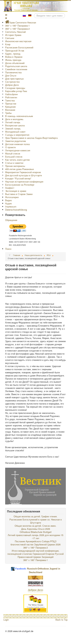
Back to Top (61, 619)
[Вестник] (35, 485)
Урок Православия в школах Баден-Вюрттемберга (31, 138)
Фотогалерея (12, 197)
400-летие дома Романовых (19, 169)
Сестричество (12, 81)
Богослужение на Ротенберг (19, 184)
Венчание (10, 109)
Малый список (12, 153)
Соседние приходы (15, 88)
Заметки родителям (15, 141)
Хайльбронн (11, 94)
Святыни (9, 38)
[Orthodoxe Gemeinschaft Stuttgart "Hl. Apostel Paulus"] (35, 577)
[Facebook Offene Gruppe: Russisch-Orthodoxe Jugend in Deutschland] (13, 567)
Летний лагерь (12, 122)
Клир (7, 44)
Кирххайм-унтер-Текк (16, 91)
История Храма (13, 35)
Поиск (8, 248)
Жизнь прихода (13, 60)
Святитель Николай (15, 31)
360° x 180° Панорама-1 (17, 25)
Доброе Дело (12, 84)
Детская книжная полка (17, 144)
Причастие (10, 103)
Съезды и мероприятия (17, 134)
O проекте (10, 147)
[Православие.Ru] (35, 583)
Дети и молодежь (14, 119)
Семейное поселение (16, 69)
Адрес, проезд (12, 53)
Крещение (10, 106)
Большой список (13, 156)
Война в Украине (13, 56)
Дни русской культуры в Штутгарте (23, 175)
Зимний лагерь (13, 128)
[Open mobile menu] (6, 14)
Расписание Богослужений (19, 47)
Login (6, 619)
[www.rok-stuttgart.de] (36, 6)
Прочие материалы (15, 166)
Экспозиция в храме (15, 191)
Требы (8, 113)
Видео (8, 200)
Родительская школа (16, 66)
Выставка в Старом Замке (19, 194)
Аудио (8, 203)
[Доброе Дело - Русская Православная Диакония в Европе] (35, 590)
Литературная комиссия (17, 150)
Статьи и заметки (14, 162)
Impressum (10, 206)
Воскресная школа (15, 125)
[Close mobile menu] (6, 18)
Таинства (10, 100)
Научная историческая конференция (24, 181)
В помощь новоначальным (19, 116)
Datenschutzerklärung (16, 209)
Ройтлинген (11, 97)
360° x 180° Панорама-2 (17, 28)
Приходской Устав (14, 50)
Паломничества (13, 72)
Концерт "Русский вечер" (18, 178)
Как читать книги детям (17, 159)
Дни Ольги (10, 75)
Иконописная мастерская (18, 41)
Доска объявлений (14, 63)
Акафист (9, 187)
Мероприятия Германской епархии (23, 172)
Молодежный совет (15, 131)
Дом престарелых (14, 78)
